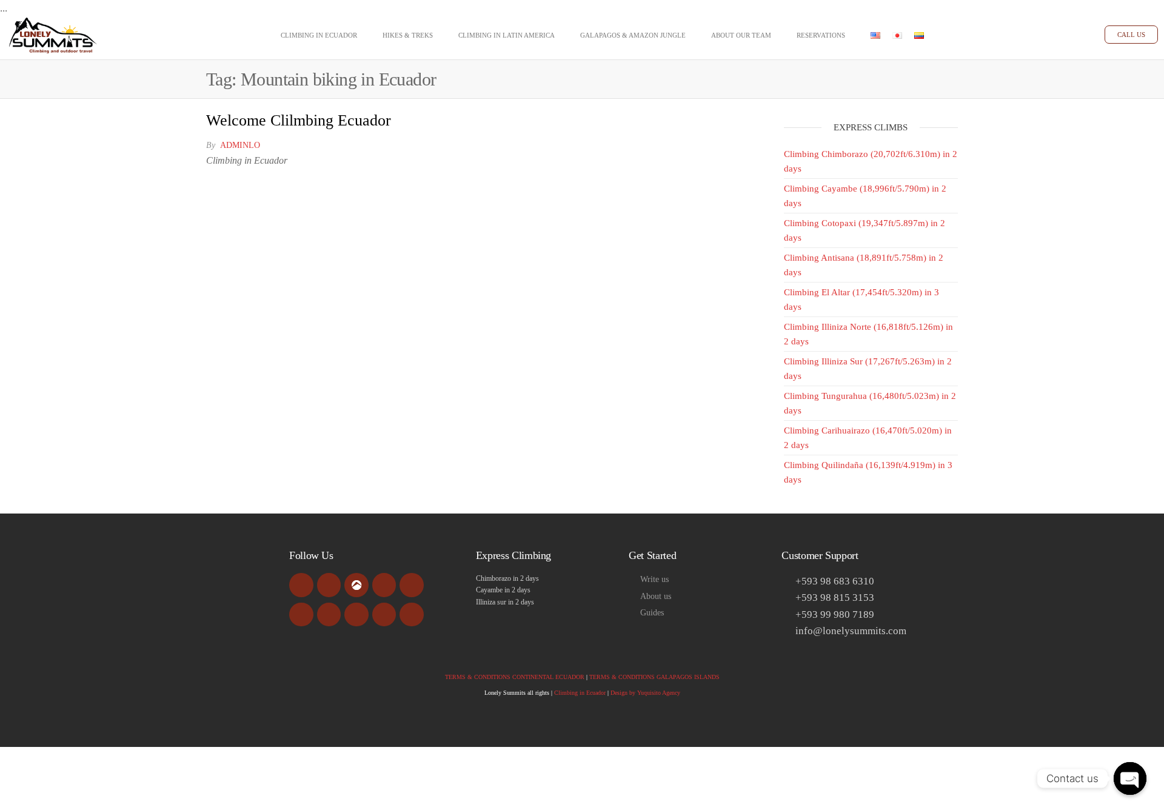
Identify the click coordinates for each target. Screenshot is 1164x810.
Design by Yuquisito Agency (645, 692)
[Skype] (329, 615)
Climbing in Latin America (506, 35)
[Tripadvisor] (329, 585)
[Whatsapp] (384, 615)
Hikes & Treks (408, 35)
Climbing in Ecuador (319, 35)
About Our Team (741, 35)
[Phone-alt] (356, 615)
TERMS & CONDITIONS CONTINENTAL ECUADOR (514, 677)
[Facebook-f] (301, 585)
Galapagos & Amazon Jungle (633, 35)
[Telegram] (412, 615)
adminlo (240, 145)
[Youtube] (384, 585)
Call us (1131, 34)
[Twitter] (301, 615)
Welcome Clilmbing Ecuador (298, 120)
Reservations (821, 35)
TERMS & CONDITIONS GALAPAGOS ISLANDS (654, 677)
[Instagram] (412, 585)
